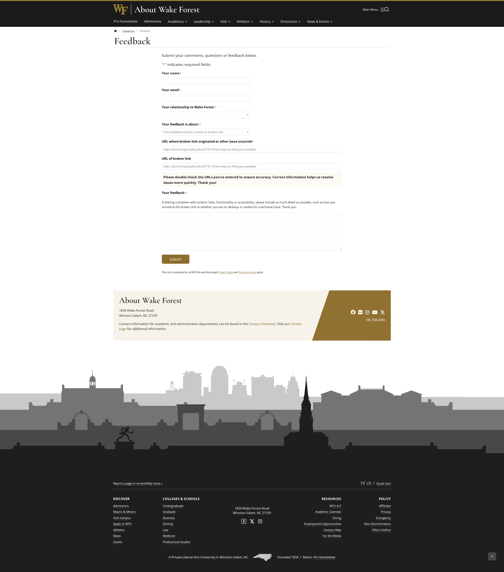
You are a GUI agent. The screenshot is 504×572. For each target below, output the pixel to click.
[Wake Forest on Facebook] (243, 522)
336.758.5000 (375, 320)
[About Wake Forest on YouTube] (374, 312)
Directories (289, 21)
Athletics (243, 21)
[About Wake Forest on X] (382, 312)
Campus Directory (262, 324)
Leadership (202, 21)
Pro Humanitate (125, 21)
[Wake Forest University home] (120, 9)
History (265, 21)
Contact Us (128, 31)
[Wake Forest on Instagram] (260, 522)
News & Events (318, 21)
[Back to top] (492, 556)
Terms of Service (247, 272)
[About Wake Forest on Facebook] (353, 312)
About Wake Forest (167, 9)
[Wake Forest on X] (252, 522)
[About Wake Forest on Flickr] (360, 312)
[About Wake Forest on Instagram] (367, 312)
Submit (176, 259)
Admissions (152, 21)
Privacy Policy (225, 272)
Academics (176, 21)
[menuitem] (118, 31)
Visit (223, 21)
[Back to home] (115, 31)
